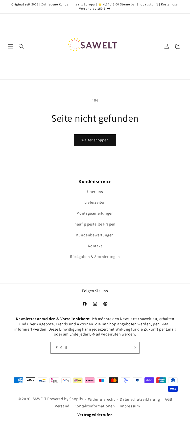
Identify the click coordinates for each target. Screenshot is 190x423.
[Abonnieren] (133, 348)
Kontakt (95, 246)
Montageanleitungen (95, 213)
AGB (168, 399)
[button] (10, 46)
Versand (62, 406)
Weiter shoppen (95, 140)
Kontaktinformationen (94, 406)
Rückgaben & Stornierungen (95, 256)
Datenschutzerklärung (140, 399)
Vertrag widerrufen (95, 414)
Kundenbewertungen (95, 235)
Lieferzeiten (95, 202)
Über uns (95, 191)
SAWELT (40, 398)
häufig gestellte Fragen (95, 224)
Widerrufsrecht (101, 399)
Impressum (130, 406)
